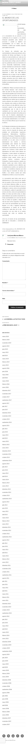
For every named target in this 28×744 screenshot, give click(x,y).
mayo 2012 (5, 549)
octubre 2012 (6, 533)
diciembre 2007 (6, 718)
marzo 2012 (5, 556)
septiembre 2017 (7, 400)
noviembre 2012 (6, 530)
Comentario (5, 261)
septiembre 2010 (7, 613)
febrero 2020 (5, 339)
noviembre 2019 (6, 343)
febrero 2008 (6, 711)
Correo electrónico (8, 290)
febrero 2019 (5, 362)
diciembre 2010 (6, 603)
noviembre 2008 (6, 683)
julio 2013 (4, 505)
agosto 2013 (5, 502)
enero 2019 (5, 365)
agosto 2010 (5, 616)
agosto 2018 (5, 368)
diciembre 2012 (6, 527)
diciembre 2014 (6, 451)
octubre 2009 (6, 648)
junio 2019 (5, 349)
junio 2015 (5, 432)
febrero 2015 (5, 444)
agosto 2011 (5, 578)
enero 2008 (5, 715)
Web (3, 298)
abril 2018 (5, 377)
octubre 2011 (5, 572)
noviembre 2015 (6, 416)
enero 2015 (5, 447)
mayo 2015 (5, 435)
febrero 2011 (5, 597)
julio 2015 (4, 428)
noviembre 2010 (6, 607)
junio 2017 (5, 409)
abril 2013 (5, 514)
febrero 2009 (6, 673)
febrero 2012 (5, 559)
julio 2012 (4, 543)
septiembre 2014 (7, 460)
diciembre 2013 (6, 489)
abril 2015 (5, 438)
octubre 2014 (6, 457)
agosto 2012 (5, 540)
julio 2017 (4, 406)
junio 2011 (5, 584)
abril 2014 (5, 476)
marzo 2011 (5, 594)
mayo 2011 (5, 587)
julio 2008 (5, 696)
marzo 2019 (5, 358)
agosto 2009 (5, 654)
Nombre (5, 282)
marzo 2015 (5, 441)
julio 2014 (4, 467)
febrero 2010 (5, 635)
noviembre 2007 (6, 721)
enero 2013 (5, 524)
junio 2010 (5, 622)
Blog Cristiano (11, 2)
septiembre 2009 (7, 651)
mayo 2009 (5, 664)
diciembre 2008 (6, 680)
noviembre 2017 (6, 393)
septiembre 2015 (7, 422)
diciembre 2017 (6, 390)
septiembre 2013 (7, 498)
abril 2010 (5, 629)
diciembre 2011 (6, 565)
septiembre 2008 (7, 689)
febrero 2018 (5, 384)
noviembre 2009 (6, 645)
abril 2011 (4, 591)
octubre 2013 (6, 495)
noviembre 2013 (6, 492)
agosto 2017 (5, 403)
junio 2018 (5, 371)
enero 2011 (5, 600)
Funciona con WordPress (8, 740)
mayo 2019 (5, 352)
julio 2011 (4, 581)
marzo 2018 (5, 381)
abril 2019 (5, 355)
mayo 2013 (5, 511)
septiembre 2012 (7, 537)
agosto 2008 (5, 692)
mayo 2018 (5, 374)
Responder (10, 244)
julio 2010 (4, 619)
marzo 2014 (5, 479)
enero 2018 (5, 387)
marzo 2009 (5, 670)
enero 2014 (5, 486)
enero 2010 (5, 638)
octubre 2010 (6, 610)
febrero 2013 (5, 521)
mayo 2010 (5, 626)
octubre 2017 (6, 397)
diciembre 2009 (6, 641)
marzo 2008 (5, 708)
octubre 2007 (6, 724)
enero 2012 (5, 562)
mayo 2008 (5, 702)
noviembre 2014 (6, 454)
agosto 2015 (5, 425)
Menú (14, 8)
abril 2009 (5, 667)
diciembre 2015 (6, 412)
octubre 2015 (6, 419)
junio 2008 (5, 699)
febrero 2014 (5, 482)
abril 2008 (5, 705)
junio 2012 (5, 546)
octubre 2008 (6, 686)
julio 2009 (5, 657)
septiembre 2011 (7, 575)
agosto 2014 (5, 463)
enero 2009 (5, 676)
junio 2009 (5, 661)
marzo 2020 (5, 336)
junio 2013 (5, 508)
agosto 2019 (5, 346)
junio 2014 (5, 470)
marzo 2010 (5, 632)
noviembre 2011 (6, 568)
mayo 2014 (5, 473)
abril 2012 (5, 552)
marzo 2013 (5, 517)
